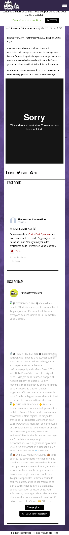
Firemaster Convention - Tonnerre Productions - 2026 (34, 533)
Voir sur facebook (18, 258)
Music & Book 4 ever (38, 64)
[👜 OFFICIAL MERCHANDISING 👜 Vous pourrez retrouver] (34, 477)
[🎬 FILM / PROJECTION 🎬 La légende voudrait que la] (34, 376)
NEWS (59, 28)
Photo (18, 250)
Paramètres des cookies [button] (26, 20)
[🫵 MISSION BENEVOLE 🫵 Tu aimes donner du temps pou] (34, 426)
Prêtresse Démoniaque (22, 28)
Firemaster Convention (32, 219)
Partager (16, 261)
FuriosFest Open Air (39, 234)
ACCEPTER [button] (52, 20)
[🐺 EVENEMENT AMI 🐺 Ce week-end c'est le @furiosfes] (34, 325)
